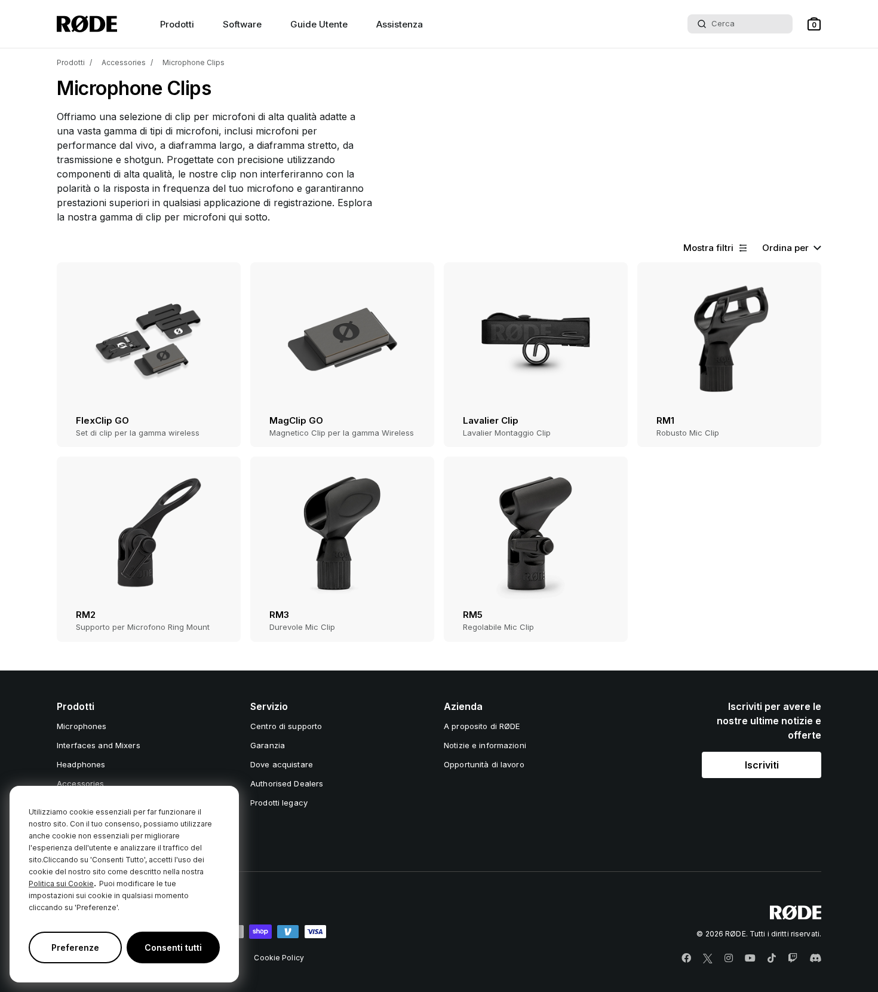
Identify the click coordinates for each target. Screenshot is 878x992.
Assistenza (399, 24)
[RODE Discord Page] (815, 958)
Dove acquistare (281, 764)
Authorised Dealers (286, 783)
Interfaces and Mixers (98, 745)
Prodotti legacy (279, 802)
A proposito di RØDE (482, 726)
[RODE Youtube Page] (750, 958)
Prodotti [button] (177, 24)
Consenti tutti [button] (173, 947)
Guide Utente (319, 24)
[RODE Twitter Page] (708, 958)
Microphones (81, 726)
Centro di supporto (286, 726)
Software (242, 24)
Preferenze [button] (75, 947)
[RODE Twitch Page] (792, 958)
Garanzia (267, 745)
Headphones (81, 764)
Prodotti (71, 62)
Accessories (124, 62)
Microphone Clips (193, 62)
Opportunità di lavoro (484, 764)
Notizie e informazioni (485, 745)
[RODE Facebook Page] (686, 958)
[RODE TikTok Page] (772, 958)
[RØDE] (87, 24)
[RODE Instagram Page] (728, 958)
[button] (814, 24)
